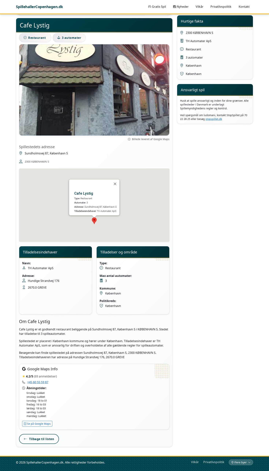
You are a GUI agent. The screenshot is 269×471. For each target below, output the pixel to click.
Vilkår (199, 7)
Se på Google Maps (39, 423)
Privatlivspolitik (220, 7)
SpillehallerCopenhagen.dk (39, 6)
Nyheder (183, 7)
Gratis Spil (159, 7)
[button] (94, 220)
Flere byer (240, 462)
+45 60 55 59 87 (37, 382)
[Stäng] (115, 183)
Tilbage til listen (41, 439)
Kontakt (244, 7)
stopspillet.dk (214, 119)
